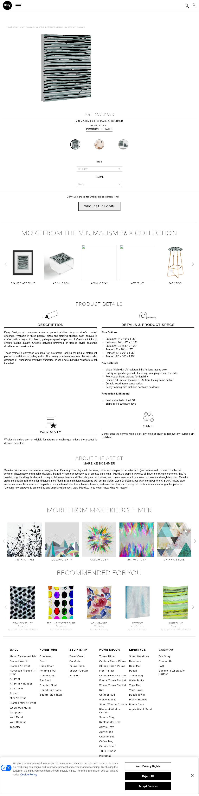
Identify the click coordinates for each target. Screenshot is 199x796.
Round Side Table (51, 690)
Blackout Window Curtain (109, 711)
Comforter (75, 661)
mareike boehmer (111, 121)
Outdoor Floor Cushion (113, 675)
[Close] (192, 775)
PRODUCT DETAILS (99, 129)
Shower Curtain (79, 670)
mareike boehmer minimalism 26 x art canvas (60, 27)
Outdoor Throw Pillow (112, 661)
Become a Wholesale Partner (172, 672)
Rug (101, 690)
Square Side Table (51, 694)
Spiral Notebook (139, 656)
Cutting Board (107, 746)
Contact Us (165, 661)
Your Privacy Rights (148, 766)
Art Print (15, 679)
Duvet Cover (77, 656)
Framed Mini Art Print (23, 703)
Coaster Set (106, 736)
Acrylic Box (106, 731)
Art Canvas (16, 688)
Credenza (46, 656)
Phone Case (136, 704)
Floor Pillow (106, 670)
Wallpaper (16, 712)
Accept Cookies (147, 786)
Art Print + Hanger (21, 683)
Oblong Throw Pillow (112, 666)
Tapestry (15, 727)
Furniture (48, 649)
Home (10, 27)
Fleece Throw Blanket (112, 680)
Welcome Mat (107, 699)
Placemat (105, 756)
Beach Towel (137, 694)
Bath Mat (74, 675)
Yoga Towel (136, 690)
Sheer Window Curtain (113, 704)
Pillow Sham (77, 666)
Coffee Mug (106, 741)
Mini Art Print (18, 698)
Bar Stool (45, 680)
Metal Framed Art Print (23, 656)
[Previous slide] (6, 264)
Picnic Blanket (138, 699)
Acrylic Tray (106, 727)
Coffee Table (47, 675)
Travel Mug (136, 675)
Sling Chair (47, 666)
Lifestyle (137, 649)
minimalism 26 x (85, 121)
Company (166, 649)
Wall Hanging (18, 722)
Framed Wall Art (19, 661)
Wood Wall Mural (20, 707)
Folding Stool (48, 670)
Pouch (133, 670)
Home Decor (109, 649)
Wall (17, 27)
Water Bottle (136, 680)
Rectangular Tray (110, 722)
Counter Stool (48, 685)
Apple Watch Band (140, 709)
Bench (44, 661)
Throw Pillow (107, 656)
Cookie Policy (28, 774)
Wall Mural (16, 717)
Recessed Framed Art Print (23, 672)
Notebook (135, 661)
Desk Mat (135, 666)
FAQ (161, 666)
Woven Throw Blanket (112, 685)
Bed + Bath (78, 649)
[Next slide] (193, 264)
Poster (14, 693)
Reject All (148, 776)
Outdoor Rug (107, 694)
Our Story (164, 656)
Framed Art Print (20, 666)
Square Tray (106, 717)
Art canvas (28, 27)
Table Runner (107, 751)
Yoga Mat (135, 685)
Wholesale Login (99, 206)
